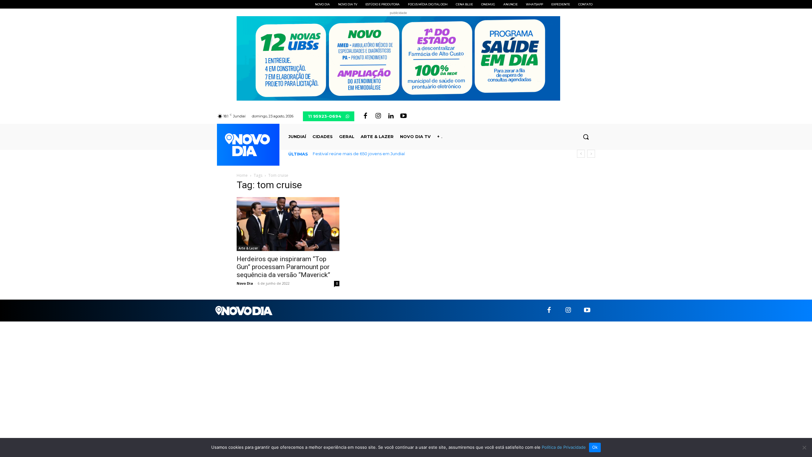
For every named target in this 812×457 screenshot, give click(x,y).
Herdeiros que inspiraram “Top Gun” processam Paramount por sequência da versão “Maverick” (283, 267)
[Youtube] (403, 116)
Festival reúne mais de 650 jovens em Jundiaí (359, 153)
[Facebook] (365, 116)
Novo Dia (245, 283)
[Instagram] (378, 116)
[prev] (581, 154)
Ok (595, 447)
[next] (591, 154)
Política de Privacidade (564, 447)
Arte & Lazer (248, 248)
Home (242, 175)
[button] (586, 137)
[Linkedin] (391, 116)
